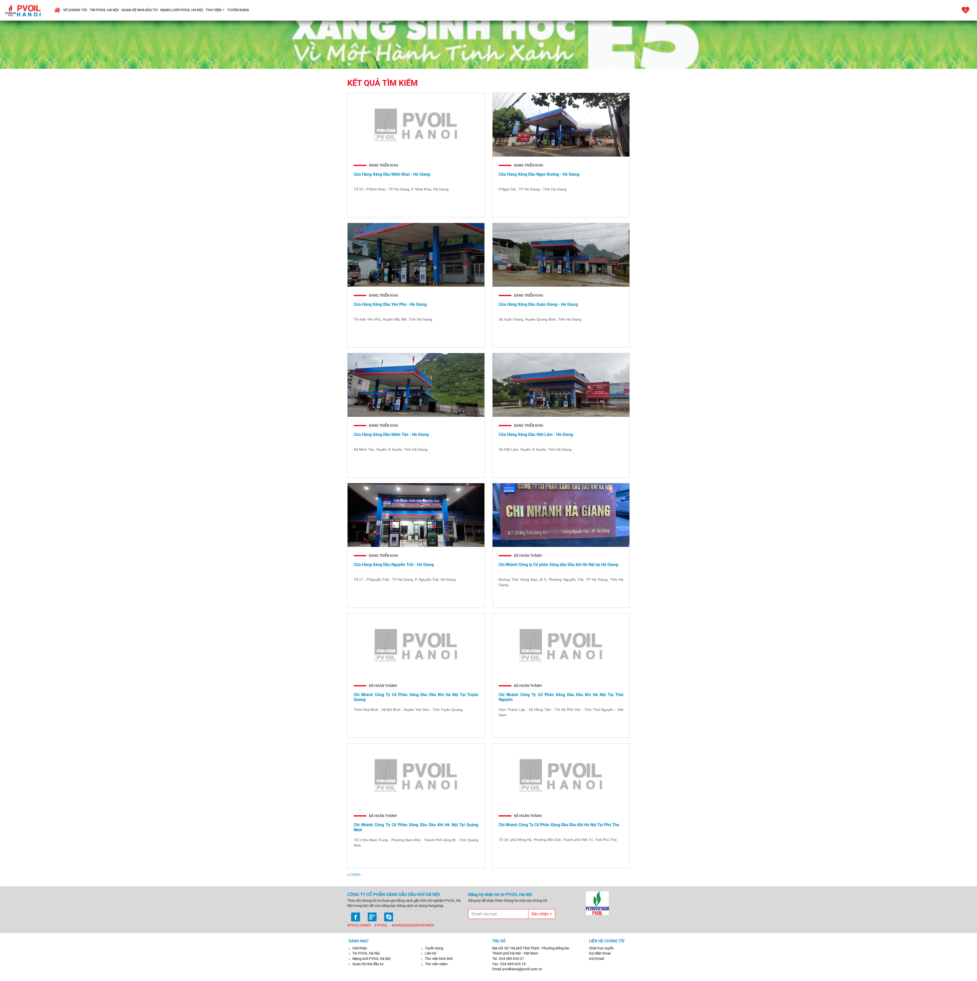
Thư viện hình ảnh (439, 959)
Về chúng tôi (75, 10)
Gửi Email (596, 959)
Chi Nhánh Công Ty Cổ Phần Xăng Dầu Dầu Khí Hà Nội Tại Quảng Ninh (416, 827)
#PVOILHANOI (359, 925)
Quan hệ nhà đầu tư (139, 10)
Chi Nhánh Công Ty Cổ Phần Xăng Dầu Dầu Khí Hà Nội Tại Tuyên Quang (416, 697)
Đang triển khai (383, 165)
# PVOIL (381, 925)
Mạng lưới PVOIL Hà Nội (181, 10)
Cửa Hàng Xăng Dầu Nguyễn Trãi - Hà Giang (394, 564)
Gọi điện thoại (600, 953)
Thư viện (214, 10)
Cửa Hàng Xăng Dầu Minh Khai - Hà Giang (392, 174)
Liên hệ (430, 953)
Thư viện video (436, 964)
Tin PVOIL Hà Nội (104, 10)
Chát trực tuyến (601, 948)
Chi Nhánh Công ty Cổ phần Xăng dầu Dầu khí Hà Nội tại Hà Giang (558, 564)
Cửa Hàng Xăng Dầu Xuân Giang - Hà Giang (538, 304)
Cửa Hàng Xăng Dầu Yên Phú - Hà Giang (390, 304)
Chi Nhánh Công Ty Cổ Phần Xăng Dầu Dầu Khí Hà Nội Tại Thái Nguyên (561, 697)
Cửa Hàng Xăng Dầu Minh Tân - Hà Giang (391, 434)
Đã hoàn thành (528, 556)
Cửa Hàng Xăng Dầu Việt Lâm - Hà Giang (536, 434)
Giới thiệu (359, 948)
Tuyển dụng (238, 10)
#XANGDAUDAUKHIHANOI (413, 925)
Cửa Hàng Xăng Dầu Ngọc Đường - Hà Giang (539, 174)
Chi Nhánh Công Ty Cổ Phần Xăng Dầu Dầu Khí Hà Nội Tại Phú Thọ (559, 824)
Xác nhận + (541, 913)
